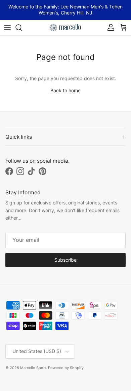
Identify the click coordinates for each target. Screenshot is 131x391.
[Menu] (7, 27)
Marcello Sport (33, 367)
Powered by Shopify (66, 367)
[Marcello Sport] (65, 27)
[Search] (22, 27)
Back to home (65, 90)
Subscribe (65, 260)
